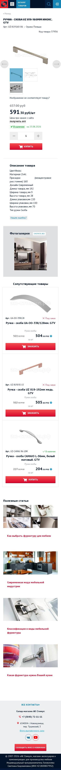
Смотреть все (39, 234)
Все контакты (29, 704)
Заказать (33, 346)
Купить (28, 146)
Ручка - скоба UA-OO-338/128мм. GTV (30, 323)
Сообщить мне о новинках (30, 747)
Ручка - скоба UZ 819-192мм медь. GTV (30, 391)
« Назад (7, 13)
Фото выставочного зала (32, 730)
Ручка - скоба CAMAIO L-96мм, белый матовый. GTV (30, 458)
